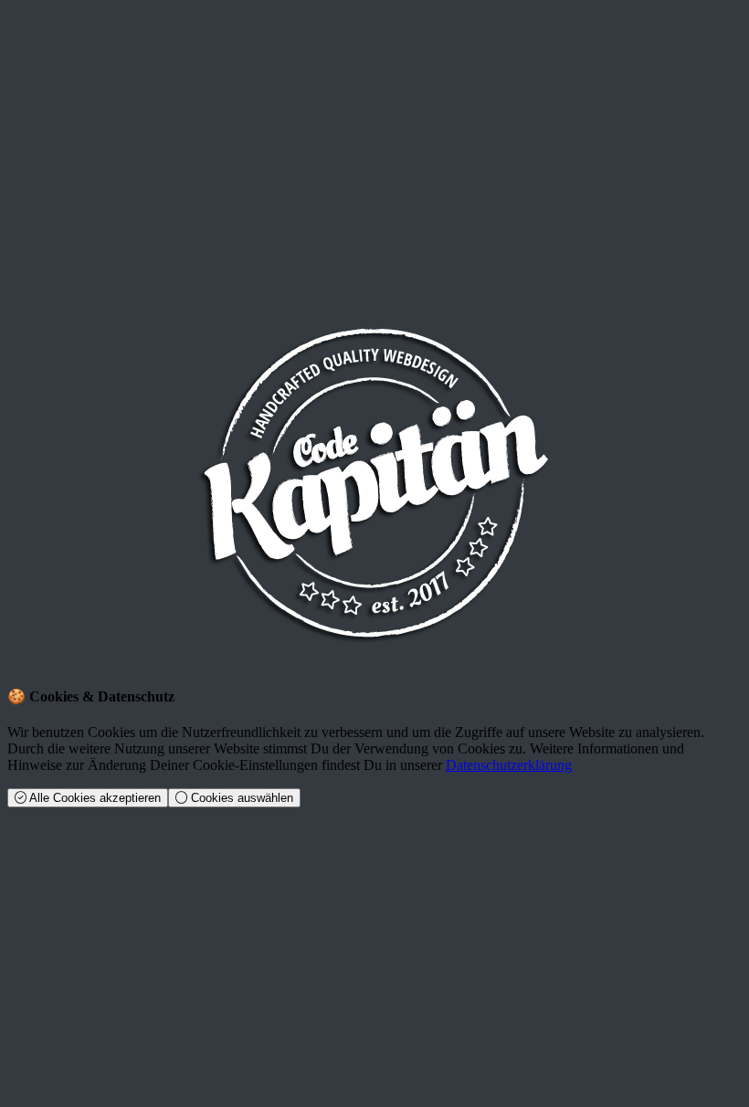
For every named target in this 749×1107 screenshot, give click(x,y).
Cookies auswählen (240, 798)
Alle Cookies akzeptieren (93, 798)
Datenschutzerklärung (509, 765)
